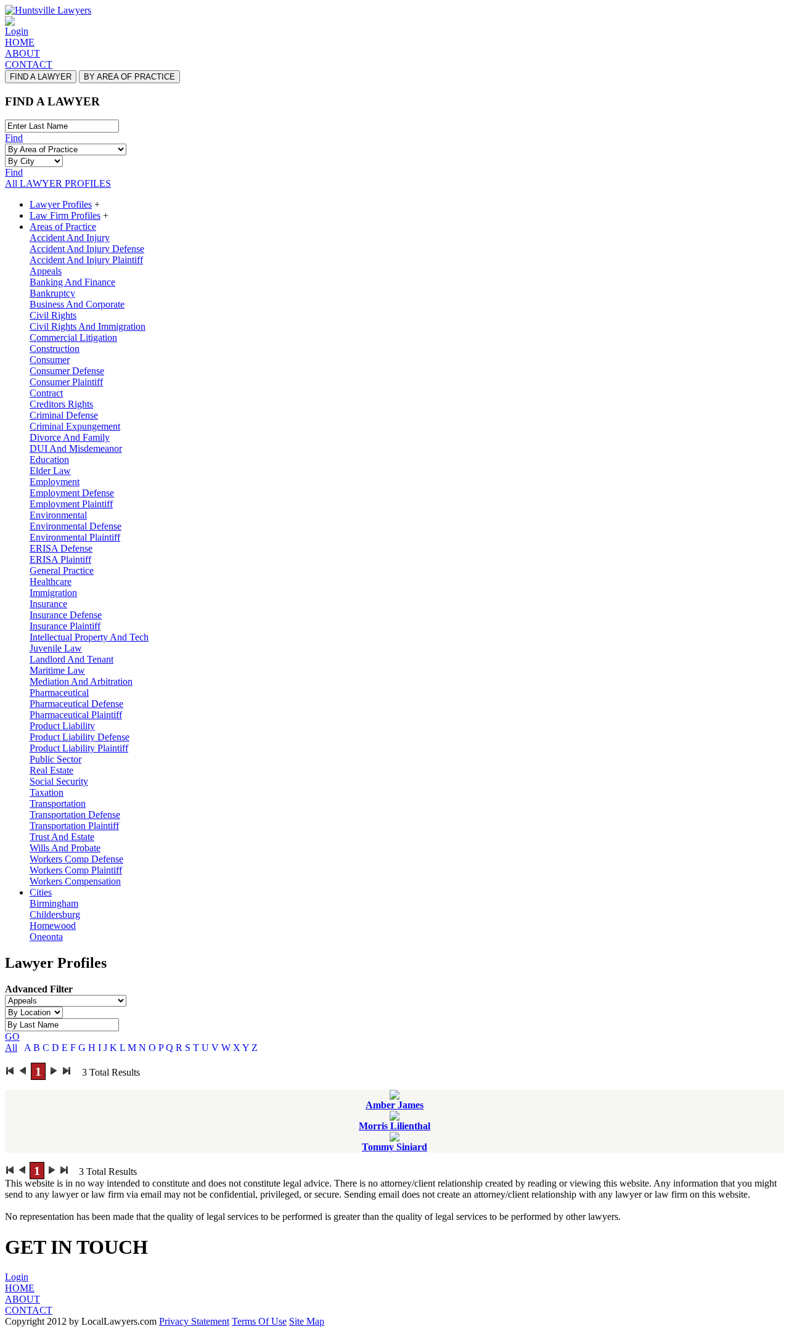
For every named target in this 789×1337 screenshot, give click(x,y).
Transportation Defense (75, 814)
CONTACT (28, 64)
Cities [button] (41, 892)
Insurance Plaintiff (65, 626)
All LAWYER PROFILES (58, 183)
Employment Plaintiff (71, 504)
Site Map (306, 1321)
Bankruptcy (52, 293)
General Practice (62, 570)
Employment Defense (72, 493)
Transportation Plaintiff (74, 825)
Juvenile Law (56, 648)
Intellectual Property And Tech (89, 637)
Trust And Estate (62, 837)
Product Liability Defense (79, 737)
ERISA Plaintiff (60, 559)
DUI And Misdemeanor (76, 448)
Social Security (59, 781)
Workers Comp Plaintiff (76, 870)
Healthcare (51, 581)
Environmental (58, 515)
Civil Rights (53, 315)
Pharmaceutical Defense (76, 703)
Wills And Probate (65, 848)
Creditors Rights (61, 404)
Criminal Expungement (75, 426)
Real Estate (51, 770)
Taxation (46, 792)
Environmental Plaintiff (75, 537)
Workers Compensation (75, 881)
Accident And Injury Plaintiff (86, 260)
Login (16, 31)
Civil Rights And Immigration (87, 326)
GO (12, 1036)
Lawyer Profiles (61, 204)
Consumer (50, 359)
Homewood (53, 925)
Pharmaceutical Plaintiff (76, 714)
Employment (55, 481)
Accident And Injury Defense (87, 248)
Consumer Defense (67, 371)
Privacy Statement (194, 1321)
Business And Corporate (77, 304)
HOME (20, 42)
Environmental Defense (75, 526)
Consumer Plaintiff (66, 382)
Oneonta (46, 936)
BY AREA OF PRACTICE (129, 76)
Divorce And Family (70, 437)
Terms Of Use (259, 1321)
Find (14, 138)
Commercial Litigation (73, 337)
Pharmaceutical (59, 692)
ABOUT (22, 53)
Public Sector (55, 759)
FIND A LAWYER (41, 76)
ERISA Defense (61, 548)
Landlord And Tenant (71, 659)
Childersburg (55, 914)
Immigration (53, 592)
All (11, 1047)
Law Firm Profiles (65, 215)
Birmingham (54, 903)
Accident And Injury (70, 237)
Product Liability (62, 726)
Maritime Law (57, 670)
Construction (55, 348)
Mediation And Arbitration (81, 681)
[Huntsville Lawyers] (48, 10)
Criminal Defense (64, 415)
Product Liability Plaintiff (79, 748)
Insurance (48, 604)
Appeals (46, 271)
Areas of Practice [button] (63, 226)
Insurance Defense (66, 615)
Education (49, 459)
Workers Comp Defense (76, 859)
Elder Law (50, 470)
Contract (46, 393)
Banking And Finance (72, 282)
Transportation (58, 803)
